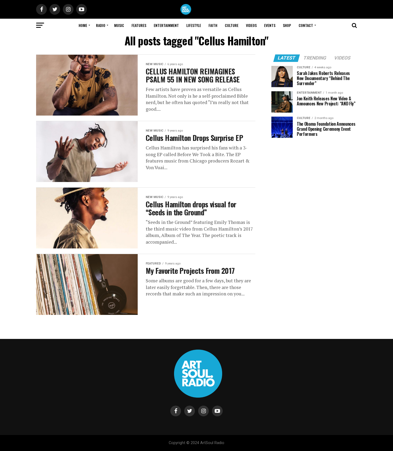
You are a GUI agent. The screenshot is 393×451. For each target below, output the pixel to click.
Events (269, 25)
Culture (231, 25)
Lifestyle (193, 25)
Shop (287, 25)
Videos (251, 25)
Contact (306, 25)
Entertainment (166, 25)
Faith (213, 25)
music (119, 25)
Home (83, 25)
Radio (100, 25)
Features (139, 25)
